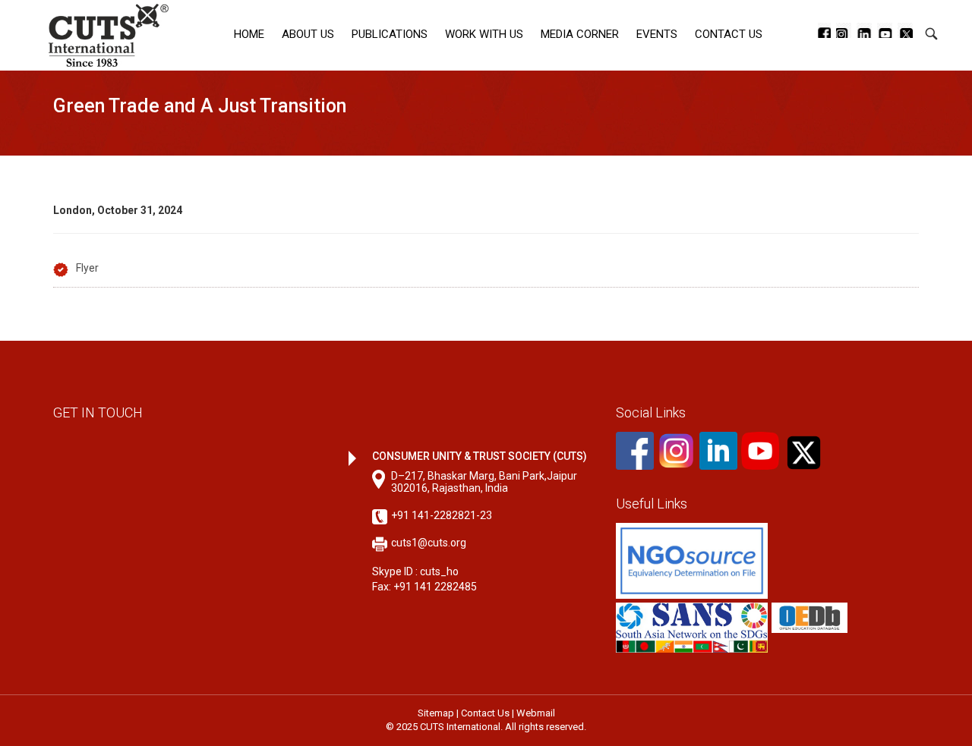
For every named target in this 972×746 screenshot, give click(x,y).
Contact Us (728, 34)
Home (249, 34)
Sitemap (436, 713)
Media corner (580, 34)
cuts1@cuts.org (428, 543)
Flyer (87, 268)
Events (656, 34)
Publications (390, 34)
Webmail (535, 713)
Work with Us (484, 34)
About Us (308, 34)
